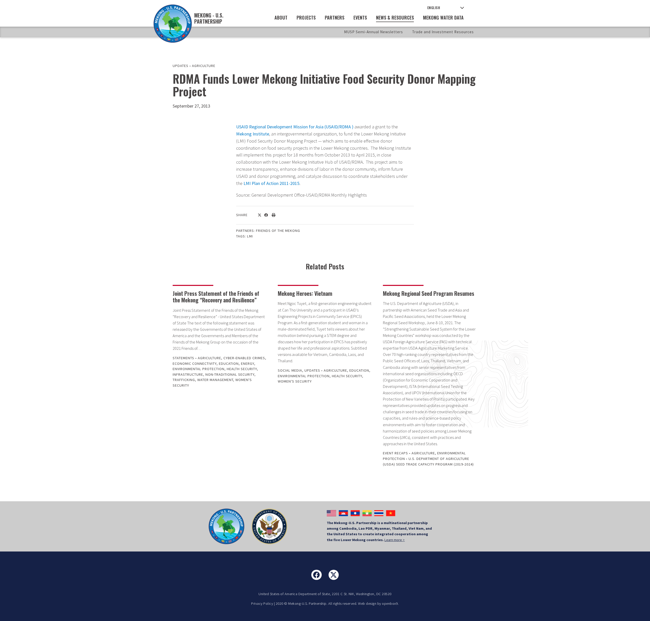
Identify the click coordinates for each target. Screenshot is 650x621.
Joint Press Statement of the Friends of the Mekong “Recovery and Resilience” (216, 296)
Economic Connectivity (195, 363)
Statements (183, 358)
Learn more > (394, 540)
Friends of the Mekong (278, 230)
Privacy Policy (262, 603)
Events (360, 17)
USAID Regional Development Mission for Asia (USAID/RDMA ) (294, 127)
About (280, 17)
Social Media (290, 370)
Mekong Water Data (443, 17)
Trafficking (184, 379)
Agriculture (203, 65)
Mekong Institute (252, 134)
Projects (306, 17)
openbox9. (390, 603)
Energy (247, 363)
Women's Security (295, 381)
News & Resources (395, 17)
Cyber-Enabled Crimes (244, 358)
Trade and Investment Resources (443, 31)
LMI (250, 236)
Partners (334, 17)
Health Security (242, 369)
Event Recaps (395, 453)
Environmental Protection (198, 369)
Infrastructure (188, 374)
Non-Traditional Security (229, 374)
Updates (180, 65)
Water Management (215, 379)
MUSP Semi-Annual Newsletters (373, 31)
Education (229, 363)
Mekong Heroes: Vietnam (305, 293)
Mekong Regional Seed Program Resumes (428, 293)
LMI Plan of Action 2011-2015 (271, 183)
